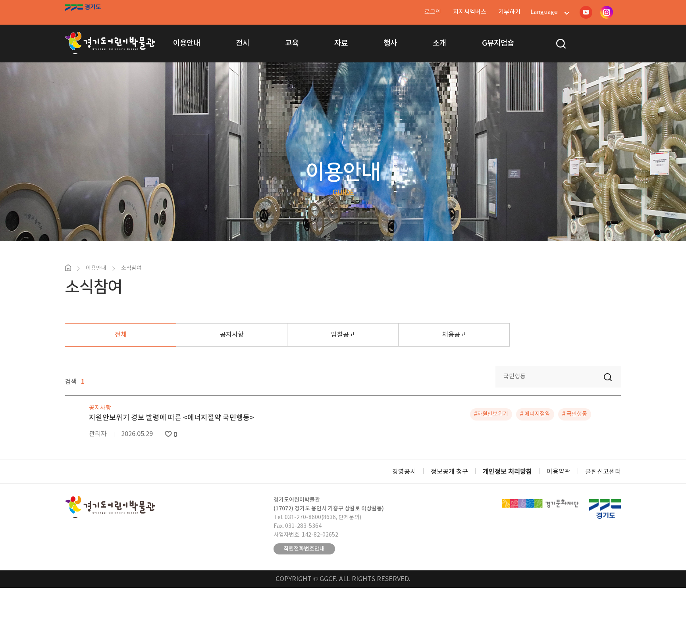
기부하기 (509, 12)
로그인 (432, 12)
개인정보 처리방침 (507, 471)
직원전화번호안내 (304, 549)
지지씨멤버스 (469, 12)
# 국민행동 (574, 414)
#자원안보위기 (491, 414)
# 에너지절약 (535, 414)
